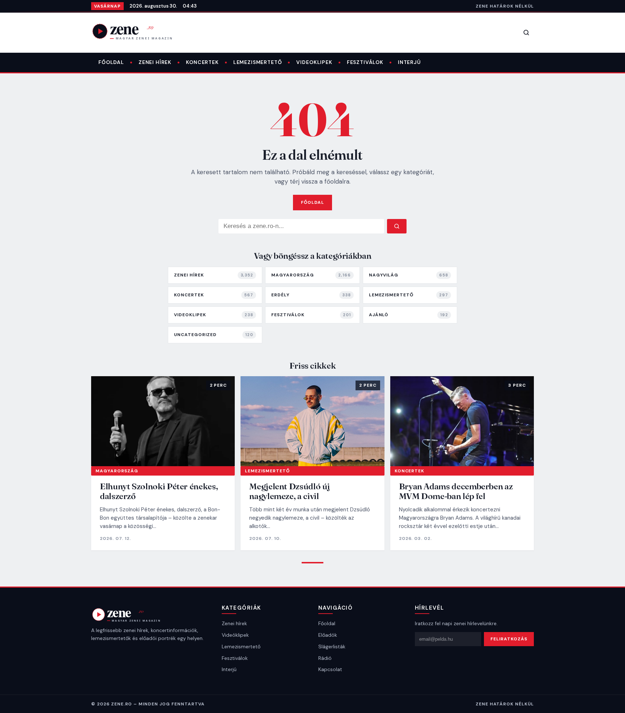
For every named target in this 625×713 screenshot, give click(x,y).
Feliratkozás (508, 639)
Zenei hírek (155, 62)
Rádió (325, 658)
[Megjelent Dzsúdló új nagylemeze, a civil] (312, 421)
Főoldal (111, 62)
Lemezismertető (257, 62)
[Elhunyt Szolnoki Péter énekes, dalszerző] (163, 421)
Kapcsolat (330, 669)
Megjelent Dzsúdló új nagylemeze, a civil (289, 491)
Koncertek (202, 62)
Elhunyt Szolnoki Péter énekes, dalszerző (159, 491)
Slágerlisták (331, 646)
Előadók (327, 635)
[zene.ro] (138, 31)
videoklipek (314, 62)
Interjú (409, 62)
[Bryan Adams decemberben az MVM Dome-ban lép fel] (462, 421)
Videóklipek (235, 635)
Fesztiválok (365, 62)
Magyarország (116, 471)
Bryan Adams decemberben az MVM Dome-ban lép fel (456, 491)
